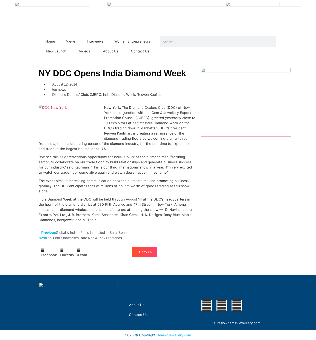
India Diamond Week (119, 94)
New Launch (56, 51)
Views (71, 41)
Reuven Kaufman (150, 94)
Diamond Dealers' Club (70, 94)
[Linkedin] (237, 305)
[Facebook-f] (206, 305)
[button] (49, 252)
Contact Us (140, 51)
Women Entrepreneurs (132, 41)
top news (59, 89)
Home (50, 41)
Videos (84, 51)
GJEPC (95, 94)
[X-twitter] (221, 305)
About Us (110, 51)
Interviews (95, 41)
